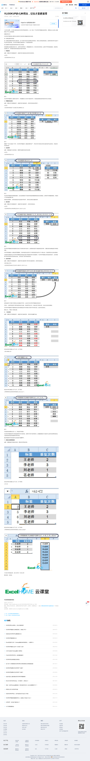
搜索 (75, 8)
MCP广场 (32, 8)
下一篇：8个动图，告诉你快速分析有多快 (12, 615)
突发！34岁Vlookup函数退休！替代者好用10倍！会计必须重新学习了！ (21, 685)
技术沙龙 (5, 727)
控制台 (75, 4)
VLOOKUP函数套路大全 (11, 638)
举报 (58, 16)
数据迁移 (27, 750)
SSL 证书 (17, 745)
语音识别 (27, 745)
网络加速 (56, 740)
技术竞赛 (24, 729)
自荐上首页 (24, 727)
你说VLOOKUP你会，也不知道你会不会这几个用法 (17, 693)
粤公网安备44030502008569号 (59, 757)
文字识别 (46, 748)
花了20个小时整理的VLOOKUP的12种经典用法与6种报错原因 (19, 663)
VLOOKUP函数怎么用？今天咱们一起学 (14, 646)
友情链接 (61, 729)
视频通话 (56, 744)
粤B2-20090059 (48, 757)
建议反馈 (71, 4)
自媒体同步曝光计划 (26, 723)
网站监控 (17, 750)
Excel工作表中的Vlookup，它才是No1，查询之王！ (17, 680)
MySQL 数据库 (77, 744)
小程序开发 (76, 748)
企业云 (36, 744)
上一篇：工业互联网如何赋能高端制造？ (11, 613)
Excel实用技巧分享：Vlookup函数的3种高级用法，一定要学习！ (20, 642)
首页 (2, 8)
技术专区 (5, 734)
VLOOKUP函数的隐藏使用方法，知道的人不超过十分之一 (18, 698)
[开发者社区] (12, 4)
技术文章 (5, 723)
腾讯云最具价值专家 (44, 723)
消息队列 (46, 740)
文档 (67, 4)
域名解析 (76, 740)
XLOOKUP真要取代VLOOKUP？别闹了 (14, 668)
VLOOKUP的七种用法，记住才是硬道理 (14, 625)
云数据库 (66, 740)
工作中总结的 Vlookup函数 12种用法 (14, 651)
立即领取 (53, 23)
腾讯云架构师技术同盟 (45, 725)
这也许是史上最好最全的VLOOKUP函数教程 (15, 676)
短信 (36, 748)
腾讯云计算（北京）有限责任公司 (37, 758)
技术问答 (5, 725)
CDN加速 (46, 744)
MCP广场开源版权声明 (63, 731)
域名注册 (17, 740)
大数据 (66, 748)
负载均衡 (27, 748)
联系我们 (61, 727)
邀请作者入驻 (24, 725)
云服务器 (27, 740)
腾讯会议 (27, 744)
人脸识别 (17, 744)
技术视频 (5, 729)
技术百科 (5, 732)
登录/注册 (84, 4)
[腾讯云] (4, 4)
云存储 (16, 741)
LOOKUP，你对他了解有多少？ (13, 702)
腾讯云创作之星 (44, 727)
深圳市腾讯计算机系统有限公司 (31, 757)
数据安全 (17, 748)
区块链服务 (37, 740)
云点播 (56, 748)
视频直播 (27, 741)
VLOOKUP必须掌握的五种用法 (13, 659)
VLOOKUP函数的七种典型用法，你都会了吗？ (16, 629)
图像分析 (66, 744)
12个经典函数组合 (10, 706)
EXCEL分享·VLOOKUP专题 (12, 689)
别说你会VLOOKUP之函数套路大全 (14, 633)
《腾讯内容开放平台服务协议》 (47, 605)
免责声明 (61, 725)
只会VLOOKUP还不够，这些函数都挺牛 (14, 655)
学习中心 (5, 731)
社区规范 (61, 723)
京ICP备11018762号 (55, 758)
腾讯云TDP (43, 729)
